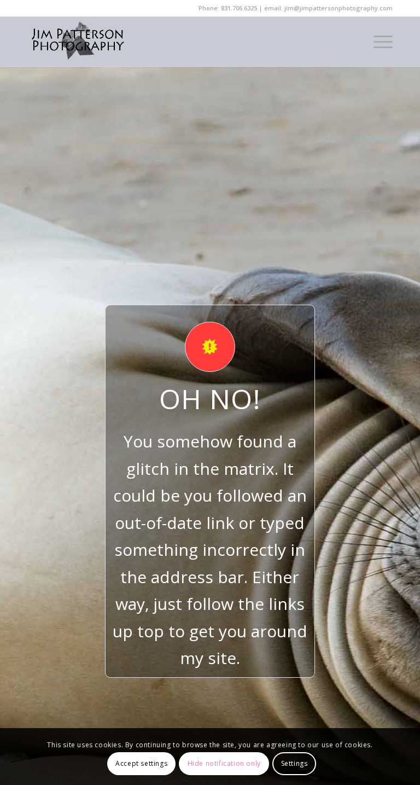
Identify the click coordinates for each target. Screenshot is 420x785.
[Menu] (378, 41)
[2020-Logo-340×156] (77, 41)
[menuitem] (378, 41)
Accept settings (141, 763)
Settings (294, 763)
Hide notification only (224, 763)
